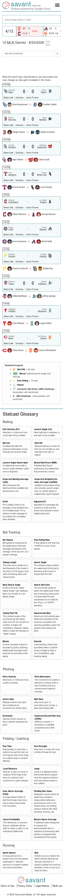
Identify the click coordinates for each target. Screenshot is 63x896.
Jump (36, 768)
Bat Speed (8, 539)
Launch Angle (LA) (43, 429)
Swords (37, 641)
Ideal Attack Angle (11, 584)
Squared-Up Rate (42, 613)
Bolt (36, 852)
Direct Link (8, 97)
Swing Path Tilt (10, 613)
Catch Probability (11, 819)
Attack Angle (40, 562)
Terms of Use (8, 885)
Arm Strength (40, 746)
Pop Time (7, 746)
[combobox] (31, 19)
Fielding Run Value (43, 791)
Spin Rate (38, 699)
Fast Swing (22, 380)
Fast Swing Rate (42, 539)
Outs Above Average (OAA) (13, 793)
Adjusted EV (40, 501)
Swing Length (9, 562)
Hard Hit (21, 369)
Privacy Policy (25, 885)
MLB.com (57, 885)
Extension (8, 715)
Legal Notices (43, 885)
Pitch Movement (42, 676)
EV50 (5, 501)
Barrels (6, 442)
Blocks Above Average (45, 819)
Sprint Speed (9, 852)
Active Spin (8, 699)
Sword (20, 384)
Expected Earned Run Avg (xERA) (47, 717)
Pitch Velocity (9, 676)
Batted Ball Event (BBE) (45, 462)
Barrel (22, 373)
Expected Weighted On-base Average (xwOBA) (46, 481)
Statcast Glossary (20, 413)
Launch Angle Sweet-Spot (15, 462)
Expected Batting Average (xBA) (16, 481)
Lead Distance (10, 768)
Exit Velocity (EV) (11, 429)
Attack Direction (42, 584)
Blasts (6, 641)
